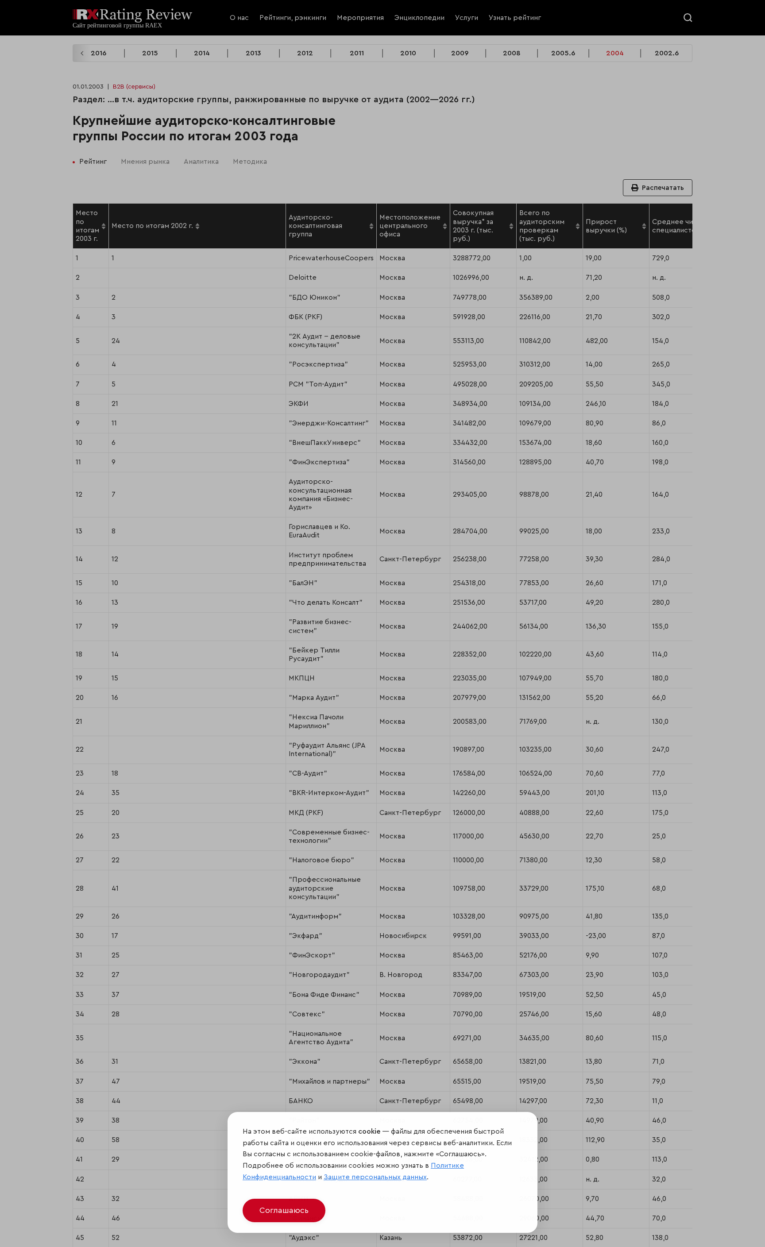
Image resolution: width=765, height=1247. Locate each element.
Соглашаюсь (284, 1210)
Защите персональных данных (375, 1177)
